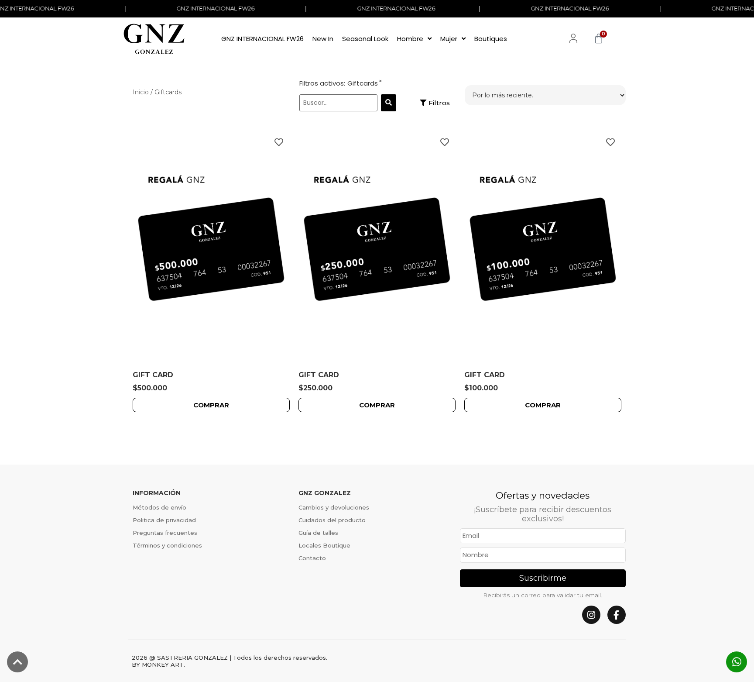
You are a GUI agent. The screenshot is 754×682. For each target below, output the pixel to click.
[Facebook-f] (616, 615)
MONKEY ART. (163, 664)
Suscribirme (542, 578)
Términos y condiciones (167, 545)
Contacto (312, 558)
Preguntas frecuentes (165, 532)
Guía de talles (318, 532)
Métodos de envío (159, 507)
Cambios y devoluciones (333, 507)
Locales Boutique (324, 545)
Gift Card (153, 375)
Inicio (141, 92)
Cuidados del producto (332, 520)
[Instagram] (591, 615)
